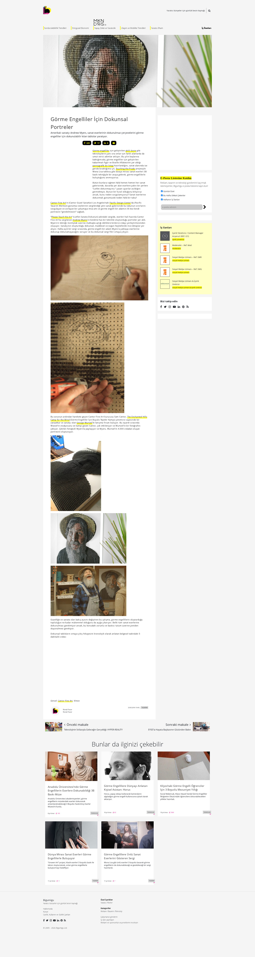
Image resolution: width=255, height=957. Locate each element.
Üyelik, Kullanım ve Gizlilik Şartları (56, 914)
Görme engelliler (101, 150)
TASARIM (144, 708)
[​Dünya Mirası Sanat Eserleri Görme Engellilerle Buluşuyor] (71, 834)
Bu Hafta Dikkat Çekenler (174, 195)
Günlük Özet (168, 191)
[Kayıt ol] (204, 206)
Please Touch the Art (61, 216)
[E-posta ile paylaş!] (113, 143)
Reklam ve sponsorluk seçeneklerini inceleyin (119, 922)
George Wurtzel (84, 422)
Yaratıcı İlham (157, 28)
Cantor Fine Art (58, 202)
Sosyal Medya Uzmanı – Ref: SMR (187, 257)
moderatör (176, 248)
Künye (45, 911)
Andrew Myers (80, 219)
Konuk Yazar (67, 709)
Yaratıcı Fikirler (106, 902)
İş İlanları (206, 28)
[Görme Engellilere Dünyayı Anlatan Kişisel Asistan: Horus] (127, 765)
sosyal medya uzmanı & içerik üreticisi (187, 287)
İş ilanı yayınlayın (107, 920)
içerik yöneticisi (178, 239)
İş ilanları (166, 227)
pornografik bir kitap (103, 165)
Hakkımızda (47, 908)
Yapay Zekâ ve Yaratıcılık (105, 28)
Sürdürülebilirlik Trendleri (55, 28)
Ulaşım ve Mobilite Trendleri (133, 28)
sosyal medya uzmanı (180, 260)
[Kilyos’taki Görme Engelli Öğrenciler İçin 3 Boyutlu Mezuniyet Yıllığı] (184, 765)
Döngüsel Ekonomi (80, 28)
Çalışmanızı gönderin (109, 917)
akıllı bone (131, 150)
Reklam (104, 911)
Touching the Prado (125, 168)
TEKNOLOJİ (94, 813)
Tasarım (111, 911)
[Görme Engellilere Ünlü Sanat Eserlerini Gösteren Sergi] (127, 834)
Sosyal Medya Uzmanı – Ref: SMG (187, 269)
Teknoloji (118, 911)
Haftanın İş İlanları (171, 199)
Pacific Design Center (120, 202)
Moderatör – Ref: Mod (182, 245)
